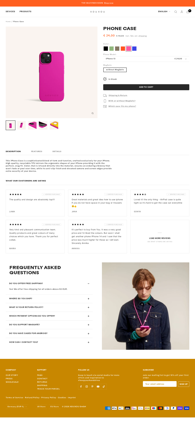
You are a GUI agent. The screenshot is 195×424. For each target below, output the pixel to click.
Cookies (62, 398)
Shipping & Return (118, 95)
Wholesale (12, 382)
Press (9, 379)
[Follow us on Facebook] (81, 386)
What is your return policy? (26, 307)
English (162, 12)
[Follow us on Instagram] (87, 386)
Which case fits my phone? (122, 106)
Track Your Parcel (48, 389)
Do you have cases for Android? (28, 333)
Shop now (108, 3)
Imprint (72, 398)
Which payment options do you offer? (32, 316)
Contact (42, 379)
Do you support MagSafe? (24, 325)
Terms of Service (14, 398)
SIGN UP (184, 384)
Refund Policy (32, 398)
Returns (42, 382)
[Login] (181, 12)
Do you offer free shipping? (26, 283)
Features (36, 151)
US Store (41, 407)
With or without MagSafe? (122, 101)
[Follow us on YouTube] (98, 386)
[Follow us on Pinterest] (92, 386)
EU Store (54, 407)
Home (8, 22)
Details (57, 151)
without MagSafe (115, 70)
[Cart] (187, 11)
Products (25, 12)
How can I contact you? (23, 342)
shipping (142, 36)
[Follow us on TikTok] (104, 386)
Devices (10, 12)
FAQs (40, 375)
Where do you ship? (20, 299)
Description (13, 151)
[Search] (175, 12)
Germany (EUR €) (15, 407)
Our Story (12, 375)
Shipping (42, 386)
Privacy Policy (48, 398)
